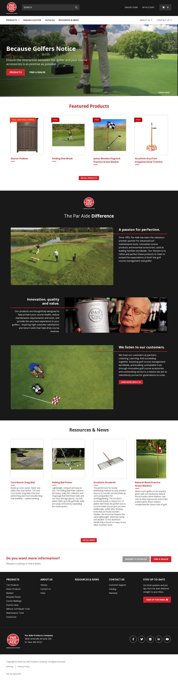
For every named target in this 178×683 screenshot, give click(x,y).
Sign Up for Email (156, 599)
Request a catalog (136, 559)
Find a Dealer (37, 72)
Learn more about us (131, 382)
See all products (89, 178)
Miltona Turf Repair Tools (18, 609)
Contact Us (163, 20)
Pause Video (164, 92)
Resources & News (69, 20)
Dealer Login (131, 7)
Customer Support (117, 585)
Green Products (13, 589)
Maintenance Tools (15, 613)
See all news (89, 540)
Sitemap (9, 666)
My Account (148, 7)
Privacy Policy (23, 666)
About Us (145, 20)
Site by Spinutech (13, 673)
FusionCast (11, 617)
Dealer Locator (32, 20)
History (43, 585)
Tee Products (12, 585)
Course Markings (14, 601)
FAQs (42, 593)
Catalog (50, 20)
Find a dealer (161, 559)
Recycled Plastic (13, 597)
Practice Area (12, 605)
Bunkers (10, 593)
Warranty (113, 593)
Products (12, 20)
